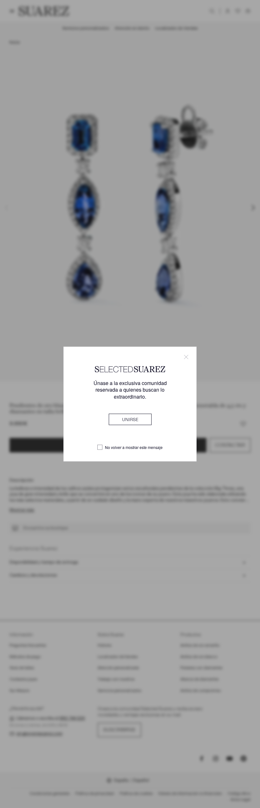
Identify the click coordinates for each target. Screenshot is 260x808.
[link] (130, 419)
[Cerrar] (186, 357)
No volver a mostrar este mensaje (134, 447)
